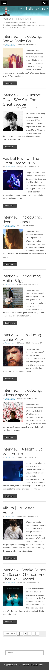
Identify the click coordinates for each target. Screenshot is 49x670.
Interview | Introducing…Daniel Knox (23, 337)
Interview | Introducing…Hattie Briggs (23, 278)
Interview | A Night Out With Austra (22, 451)
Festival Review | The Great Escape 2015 (21, 160)
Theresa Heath (10, 44)
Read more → (9, 83)
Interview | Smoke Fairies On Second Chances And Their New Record (24, 574)
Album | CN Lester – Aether (20, 510)
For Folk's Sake (23, 665)
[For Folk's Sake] (24, 11)
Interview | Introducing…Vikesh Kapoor (23, 392)
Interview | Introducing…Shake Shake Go (23, 38)
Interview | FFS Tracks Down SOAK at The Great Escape (22, 99)
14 (34, 634)
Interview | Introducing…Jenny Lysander (23, 219)
